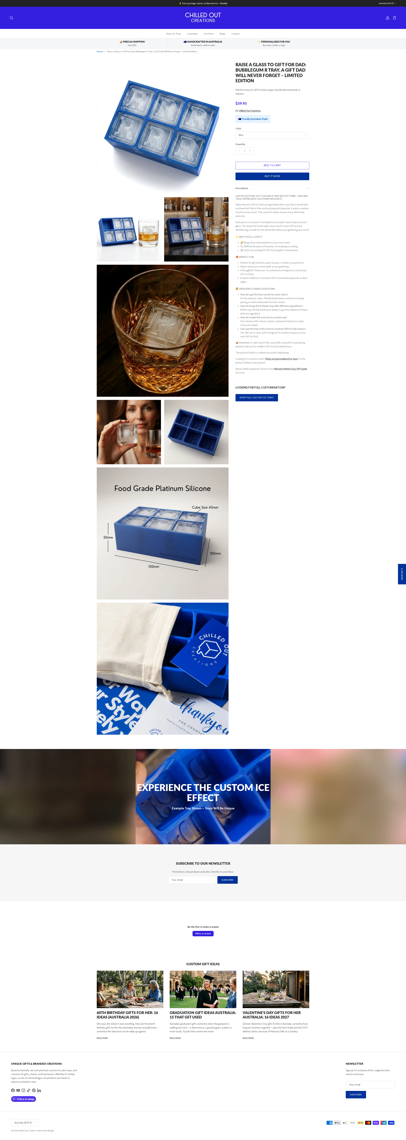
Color (238, 128)
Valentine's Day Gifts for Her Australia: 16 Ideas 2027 (272, 1014)
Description (242, 188)
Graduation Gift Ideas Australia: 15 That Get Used (203, 1014)
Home (100, 51)
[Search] (11, 18)
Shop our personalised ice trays (281, 358)
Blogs (222, 33)
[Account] (387, 18)
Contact (236, 33)
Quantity (240, 144)
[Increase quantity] (251, 150)
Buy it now (272, 176)
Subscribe (228, 880)
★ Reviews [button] (402, 574)
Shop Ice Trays (173, 33)
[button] (63, 1110)
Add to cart (272, 165)
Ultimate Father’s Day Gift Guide (290, 369)
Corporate (192, 33)
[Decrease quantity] (238, 150)
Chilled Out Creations (250, 110)
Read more (102, 1038)
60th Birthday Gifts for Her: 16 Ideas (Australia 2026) (127, 1014)
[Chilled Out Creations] (203, 18)
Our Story (209, 33)
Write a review (203, 933)
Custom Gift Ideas (203, 964)
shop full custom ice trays (257, 397)
